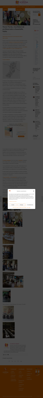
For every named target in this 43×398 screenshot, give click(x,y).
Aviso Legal (28, 207)
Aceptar (12, 204)
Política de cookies (16, 207)
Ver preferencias (30, 204)
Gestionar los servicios (12, 201)
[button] (33, 191)
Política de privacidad (22, 207)
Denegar (21, 204)
